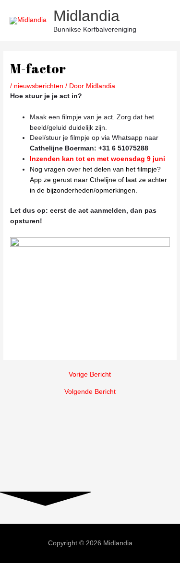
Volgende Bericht (90, 392)
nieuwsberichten (38, 86)
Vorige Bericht (90, 374)
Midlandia (86, 15)
